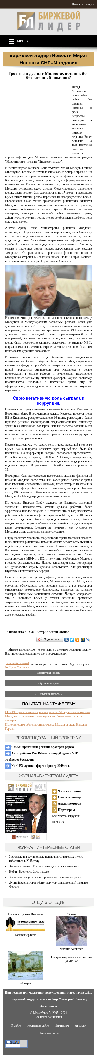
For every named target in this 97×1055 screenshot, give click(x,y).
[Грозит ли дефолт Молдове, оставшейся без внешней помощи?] (37, 149)
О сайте (16, 1025)
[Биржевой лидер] (48, 30)
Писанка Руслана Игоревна (25, 914)
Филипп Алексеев (71, 949)
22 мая (71, 914)
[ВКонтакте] (66, 639)
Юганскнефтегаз (25, 935)
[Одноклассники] (77, 639)
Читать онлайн (69, 791)
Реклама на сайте (38, 1025)
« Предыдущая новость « (48, 672)
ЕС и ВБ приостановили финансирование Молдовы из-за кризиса (47, 712)
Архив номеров (69, 803)
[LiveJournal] (88, 639)
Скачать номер (69, 797)
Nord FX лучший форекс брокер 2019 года (40, 766)
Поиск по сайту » (83, 4)
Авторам (80, 1025)
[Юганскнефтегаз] (25, 931)
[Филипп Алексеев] (71, 944)
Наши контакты (49, 1033)
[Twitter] (72, 639)
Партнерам (66, 810)
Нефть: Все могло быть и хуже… (30, 871)
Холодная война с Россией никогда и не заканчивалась (44, 866)
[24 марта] (25, 979)
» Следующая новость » (48, 693)
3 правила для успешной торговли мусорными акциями (45, 877)
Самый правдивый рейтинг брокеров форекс (42, 747)
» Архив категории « (48, 683)
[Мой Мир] (83, 639)
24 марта (25, 983)
